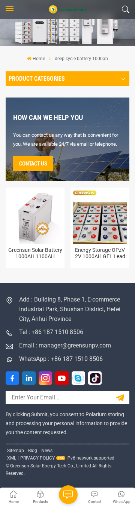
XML (11, 458)
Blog (32, 450)
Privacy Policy (37, 458)
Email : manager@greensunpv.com (65, 345)
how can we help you (48, 117)
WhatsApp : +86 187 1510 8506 (61, 358)
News (46, 450)
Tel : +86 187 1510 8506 (51, 332)
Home (39, 58)
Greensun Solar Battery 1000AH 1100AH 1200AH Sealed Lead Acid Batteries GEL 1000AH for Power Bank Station (35, 253)
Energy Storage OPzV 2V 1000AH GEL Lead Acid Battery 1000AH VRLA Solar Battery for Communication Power (100, 253)
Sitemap (15, 450)
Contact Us (33, 163)
